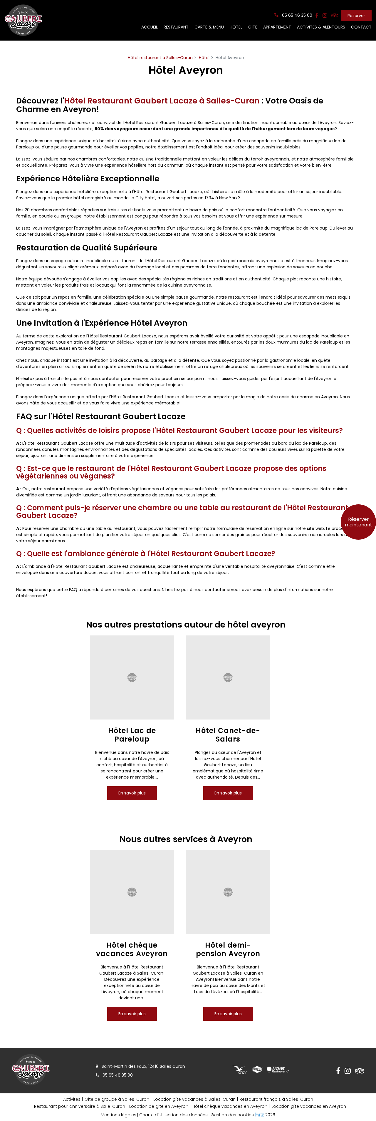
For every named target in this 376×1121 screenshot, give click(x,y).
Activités (71, 1099)
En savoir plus (132, 793)
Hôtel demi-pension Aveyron (228, 949)
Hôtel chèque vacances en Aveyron (229, 1106)
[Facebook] (316, 15)
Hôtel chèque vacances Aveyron (132, 949)
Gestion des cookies (232, 1115)
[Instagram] (325, 15)
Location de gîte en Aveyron (158, 1106)
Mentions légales (118, 1115)
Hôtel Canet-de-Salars (228, 735)
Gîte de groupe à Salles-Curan (117, 1099)
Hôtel (236, 27)
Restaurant (176, 27)
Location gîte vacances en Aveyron (308, 1106)
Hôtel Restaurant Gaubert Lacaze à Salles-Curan (162, 100)
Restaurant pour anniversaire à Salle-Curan (79, 1106)
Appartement (277, 27)
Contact (361, 27)
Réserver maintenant (358, 522)
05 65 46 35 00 (117, 1075)
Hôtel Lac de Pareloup (132, 735)
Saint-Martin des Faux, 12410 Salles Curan (142, 1066)
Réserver (356, 16)
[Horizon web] (259, 1114)
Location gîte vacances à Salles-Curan (194, 1099)
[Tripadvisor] (334, 15)
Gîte (252, 27)
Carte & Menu (209, 27)
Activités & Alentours (321, 27)
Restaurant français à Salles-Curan (276, 1099)
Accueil (149, 27)
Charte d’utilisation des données (173, 1115)
